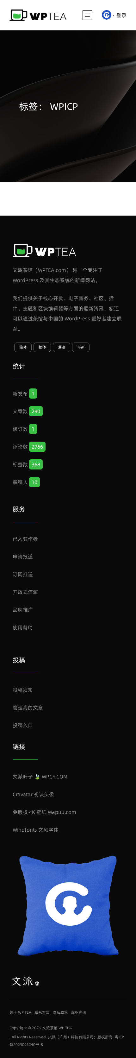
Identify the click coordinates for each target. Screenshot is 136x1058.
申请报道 (23, 556)
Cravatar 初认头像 (33, 794)
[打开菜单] (87, 15)
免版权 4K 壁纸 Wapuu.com (44, 812)
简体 (23, 347)
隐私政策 (60, 1012)
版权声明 (78, 1012)
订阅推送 (23, 574)
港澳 (61, 347)
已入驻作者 (25, 538)
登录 (121, 15)
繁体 (42, 347)
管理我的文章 (28, 707)
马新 (81, 347)
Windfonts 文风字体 (36, 829)
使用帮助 (23, 627)
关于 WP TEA (20, 1012)
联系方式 (42, 1012)
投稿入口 (23, 725)
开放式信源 (25, 592)
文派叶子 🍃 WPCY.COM (40, 776)
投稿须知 (23, 689)
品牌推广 (23, 609)
